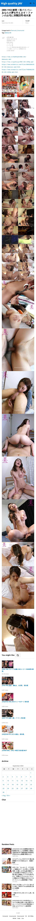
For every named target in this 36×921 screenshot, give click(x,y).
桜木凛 (7, 33)
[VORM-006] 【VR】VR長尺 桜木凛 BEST (14, 750)
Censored (5, 916)
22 (31, 784)
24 (8, 788)
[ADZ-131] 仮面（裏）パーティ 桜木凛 (13, 718)
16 (3, 784)
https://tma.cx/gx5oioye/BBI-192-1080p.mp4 (17, 62)
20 (22, 784)
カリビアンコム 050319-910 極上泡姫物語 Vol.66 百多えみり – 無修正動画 (23, 860)
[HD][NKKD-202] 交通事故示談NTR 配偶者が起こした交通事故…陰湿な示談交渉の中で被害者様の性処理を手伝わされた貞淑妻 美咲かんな (23, 851)
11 (12, 781)
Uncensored (20, 30)
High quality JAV (11, 3)
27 (22, 788)
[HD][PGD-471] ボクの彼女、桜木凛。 (13, 734)
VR (26, 916)
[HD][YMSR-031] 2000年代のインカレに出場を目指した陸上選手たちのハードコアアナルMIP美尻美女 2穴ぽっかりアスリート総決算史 (23, 903)
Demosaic (14, 30)
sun (3, 21)
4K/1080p (30, 916)
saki (19, 913)
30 (3, 792)
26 (17, 788)
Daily (18, 918)
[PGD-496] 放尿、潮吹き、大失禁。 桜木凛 (15, 685)
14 (26, 781)
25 (12, 788)
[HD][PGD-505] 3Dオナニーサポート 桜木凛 (15, 702)
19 (17, 784)
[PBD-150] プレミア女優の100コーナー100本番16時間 (18, 670)
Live (23, 918)
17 (8, 784)
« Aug (3, 795)
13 (22, 781)
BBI (10, 33)
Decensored (20, 916)
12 (17, 781)
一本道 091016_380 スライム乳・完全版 (23, 894)
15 (31, 781)
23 (3, 788)
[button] (31, 3)
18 (12, 784)
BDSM (14, 918)
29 (31, 788)
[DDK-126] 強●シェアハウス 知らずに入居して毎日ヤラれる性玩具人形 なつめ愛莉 (23, 886)
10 (8, 781)
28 (26, 788)
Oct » (8, 795)
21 (26, 784)
